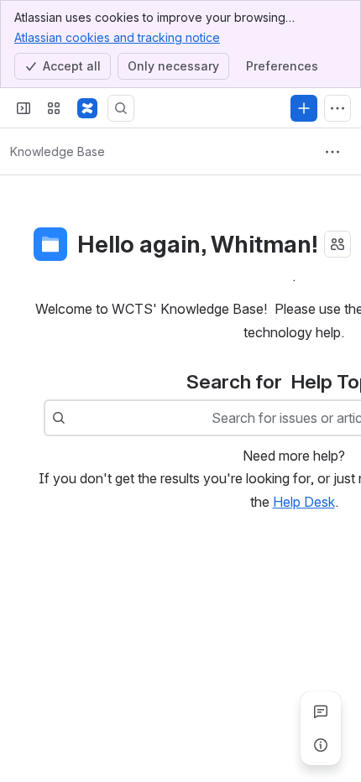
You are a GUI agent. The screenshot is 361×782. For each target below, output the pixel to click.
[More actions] (332, 151)
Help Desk (304, 501)
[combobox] (74, 418)
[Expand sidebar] (23, 108)
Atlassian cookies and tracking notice (117, 37)
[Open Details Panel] (320, 745)
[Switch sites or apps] (53, 108)
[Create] (303, 108)
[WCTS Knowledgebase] (87, 108)
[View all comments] (320, 711)
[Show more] (337, 108)
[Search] (120, 108)
